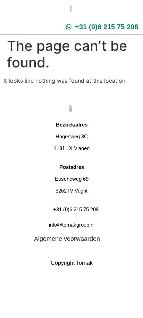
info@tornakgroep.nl (71, 225)
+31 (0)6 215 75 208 (76, 209)
